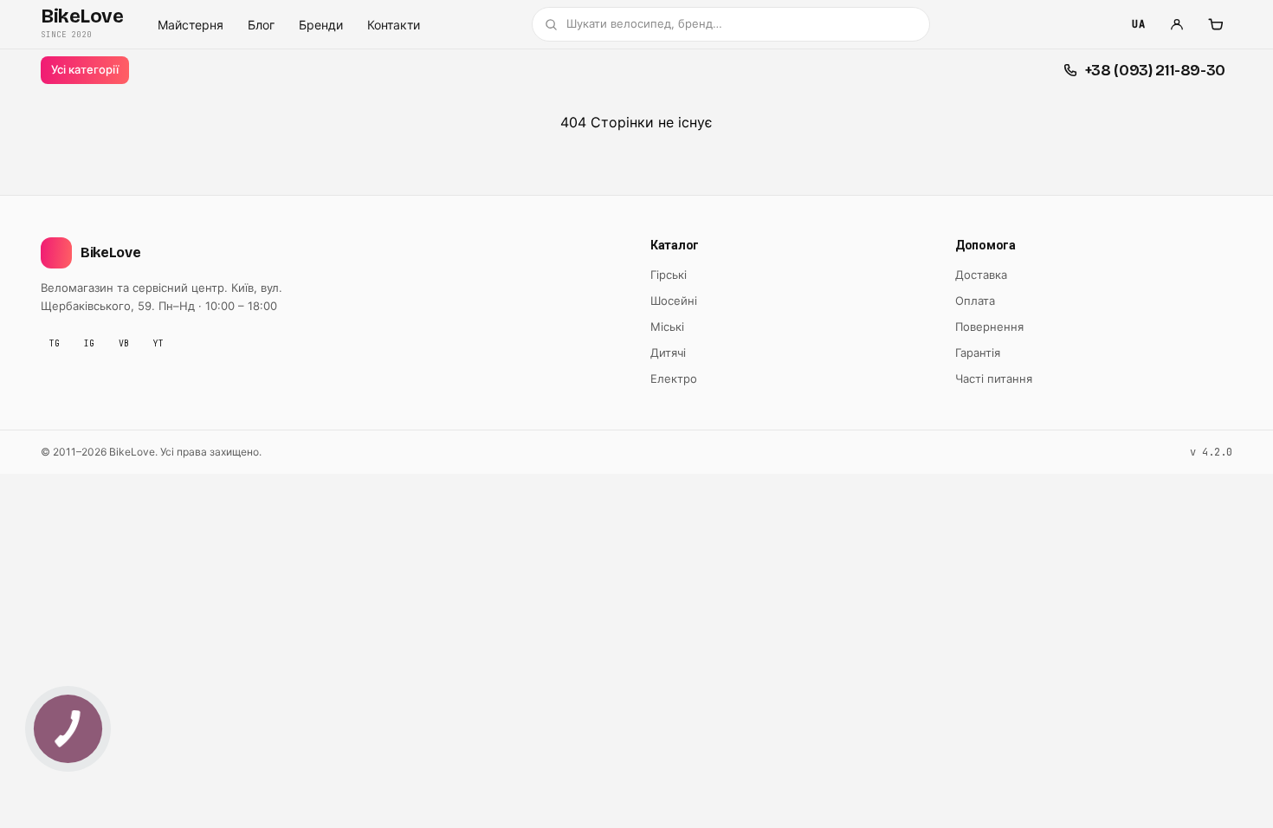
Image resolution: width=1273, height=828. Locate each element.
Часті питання (993, 378)
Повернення (989, 326)
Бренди (321, 24)
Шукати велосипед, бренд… (644, 23)
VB (124, 343)
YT (158, 343)
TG (54, 343)
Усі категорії (85, 69)
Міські (667, 326)
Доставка (981, 274)
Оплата (975, 300)
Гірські (668, 274)
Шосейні (673, 300)
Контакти (393, 24)
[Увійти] (1177, 24)
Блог (261, 24)
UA (1138, 24)
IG (89, 343)
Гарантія (977, 352)
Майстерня (190, 24)
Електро (673, 378)
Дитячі (668, 352)
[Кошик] (1215, 24)
